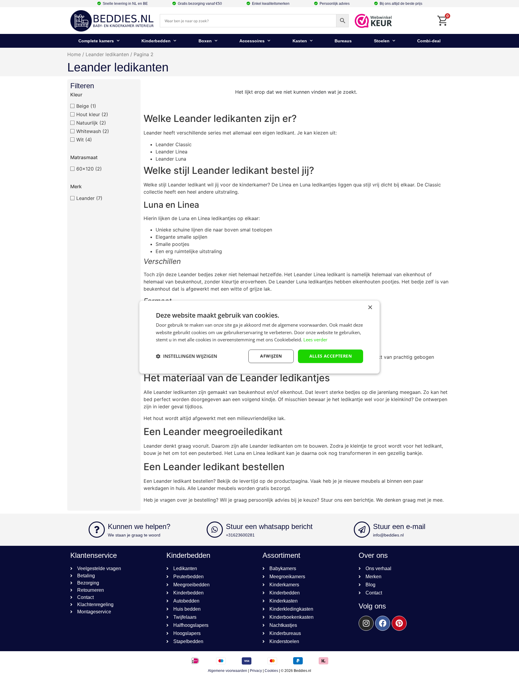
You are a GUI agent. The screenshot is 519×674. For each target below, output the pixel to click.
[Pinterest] (399, 623)
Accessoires (252, 40)
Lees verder (315, 340)
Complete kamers (96, 40)
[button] (186, 356)
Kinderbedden (156, 40)
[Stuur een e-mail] (362, 529)
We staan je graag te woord (134, 535)
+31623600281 (240, 535)
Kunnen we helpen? (139, 526)
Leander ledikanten (107, 54)
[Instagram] (366, 623)
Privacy (256, 671)
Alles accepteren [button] (330, 356)
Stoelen (382, 40)
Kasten (300, 40)
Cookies (271, 671)
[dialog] (259, 337)
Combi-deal (429, 40)
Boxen (205, 40)
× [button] (370, 307)
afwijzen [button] (271, 356)
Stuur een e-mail (399, 526)
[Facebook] (382, 623)
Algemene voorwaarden (227, 671)
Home (74, 54)
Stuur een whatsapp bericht (269, 526)
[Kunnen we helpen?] (97, 529)
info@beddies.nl (388, 535)
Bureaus (343, 40)
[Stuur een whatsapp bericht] (215, 529)
